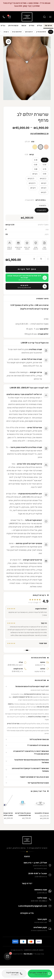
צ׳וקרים (6, 32)
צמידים (31, 25)
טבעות (23, 25)
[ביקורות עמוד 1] (29, 650)
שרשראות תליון (41, 32)
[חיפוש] (44, 17)
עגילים (39, 25)
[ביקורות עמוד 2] (27, 650)
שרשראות (48, 25)
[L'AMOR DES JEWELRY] (27, 17)
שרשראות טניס (17, 32)
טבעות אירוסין (13, 25)
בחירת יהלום (40, 200)
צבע (32, 141)
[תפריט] (50, 17)
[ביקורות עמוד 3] (24, 650)
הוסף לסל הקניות (27, 269)
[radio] (46, 147)
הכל (50, 32)
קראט (31, 154)
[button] (27, 686)
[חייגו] (3, 17)
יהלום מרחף (29, 32)
